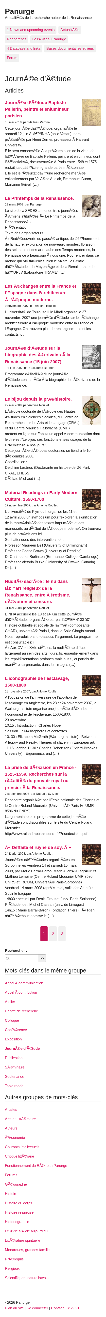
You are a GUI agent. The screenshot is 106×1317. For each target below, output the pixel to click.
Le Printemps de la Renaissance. (39, 198)
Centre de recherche (21, 1011)
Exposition (13, 1039)
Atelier (10, 1002)
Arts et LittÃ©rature (20, 1119)
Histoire (11, 1194)
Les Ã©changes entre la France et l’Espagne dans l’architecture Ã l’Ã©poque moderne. (40, 292)
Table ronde (14, 1086)
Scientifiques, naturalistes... (27, 1278)
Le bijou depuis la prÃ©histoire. (38, 399)
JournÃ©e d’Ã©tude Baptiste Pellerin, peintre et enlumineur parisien (37, 109)
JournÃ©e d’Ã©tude (22, 1048)
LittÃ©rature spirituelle (22, 1240)
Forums (11, 1175)
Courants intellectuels (22, 1147)
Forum (12, 58)
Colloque (12, 1020)
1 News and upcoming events (31, 30)
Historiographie (17, 1222)
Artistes (11, 1109)
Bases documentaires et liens (70, 48)
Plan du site (14, 1308)
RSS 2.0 (73, 1308)
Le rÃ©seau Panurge (49, 39)
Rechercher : (16, 950)
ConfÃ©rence (16, 1030)
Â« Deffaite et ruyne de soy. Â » (38, 847)
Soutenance (14, 1076)
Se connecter (37, 1308)
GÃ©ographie (16, 1184)
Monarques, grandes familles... (29, 1250)
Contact (57, 1308)
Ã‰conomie (15, 1137)
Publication (13, 1058)
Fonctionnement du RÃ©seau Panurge (36, 1165)
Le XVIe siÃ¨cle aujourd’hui (26, 1231)
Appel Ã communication (24, 983)
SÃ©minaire (14, 1067)
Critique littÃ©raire (19, 1156)
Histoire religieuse (19, 1212)
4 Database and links (24, 48)
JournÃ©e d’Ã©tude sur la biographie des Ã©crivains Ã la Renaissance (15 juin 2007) (37, 354)
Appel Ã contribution (21, 992)
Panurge (20, 11)
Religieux (12, 1268)
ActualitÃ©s (69, 30)
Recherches (17, 39)
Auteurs (11, 1128)
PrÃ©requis (14, 1259)
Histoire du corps (18, 1203)
